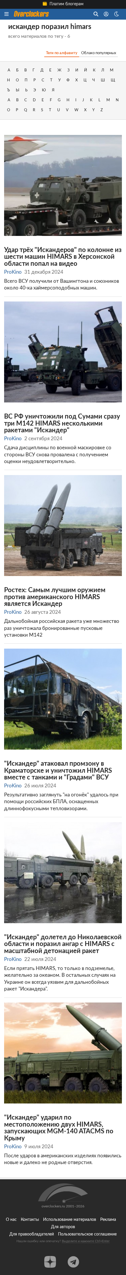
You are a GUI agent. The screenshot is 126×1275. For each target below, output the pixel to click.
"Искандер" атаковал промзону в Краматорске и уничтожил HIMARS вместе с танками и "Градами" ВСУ (58, 771)
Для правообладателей (31, 1234)
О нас (11, 1220)
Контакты (30, 1220)
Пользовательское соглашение (87, 1234)
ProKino (13, 272)
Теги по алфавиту (61, 53)
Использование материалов (69, 1220)
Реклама (108, 1220)
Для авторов (63, 1227)
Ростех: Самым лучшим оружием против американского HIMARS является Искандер (54, 597)
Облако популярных (98, 53)
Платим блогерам (66, 4)
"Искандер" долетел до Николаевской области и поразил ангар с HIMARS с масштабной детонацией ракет (63, 944)
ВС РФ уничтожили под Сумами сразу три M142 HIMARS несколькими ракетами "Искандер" (62, 423)
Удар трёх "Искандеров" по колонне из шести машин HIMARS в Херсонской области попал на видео (63, 257)
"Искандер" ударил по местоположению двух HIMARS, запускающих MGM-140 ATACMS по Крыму (58, 1128)
